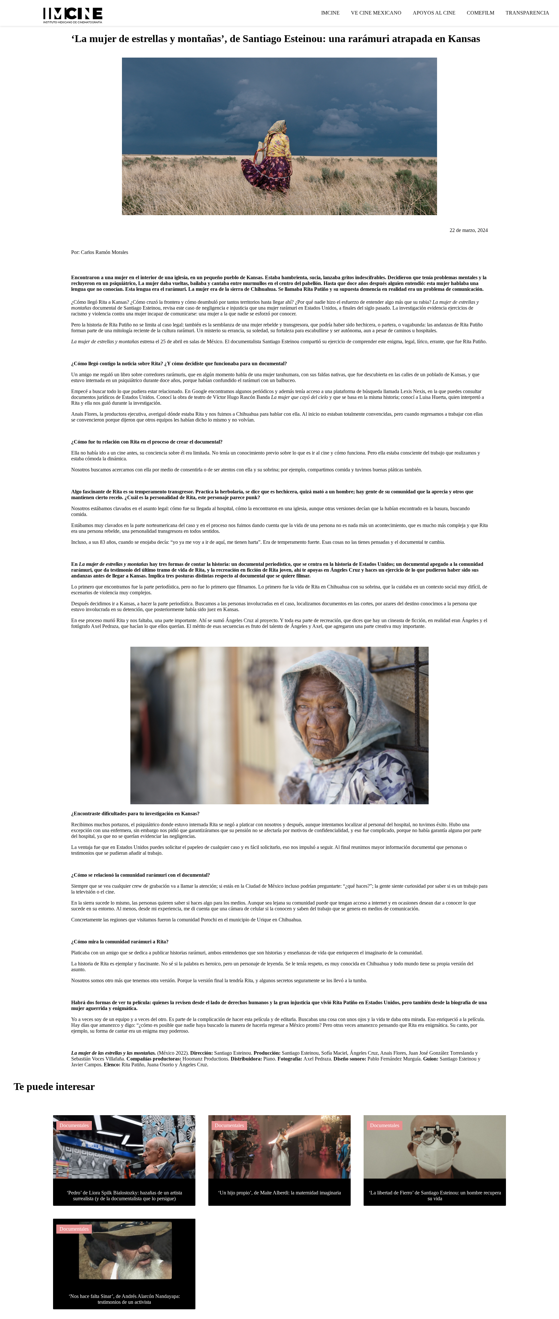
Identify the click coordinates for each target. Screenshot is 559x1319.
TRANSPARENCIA (527, 13)
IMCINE (330, 13)
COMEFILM (480, 13)
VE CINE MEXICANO (376, 13)
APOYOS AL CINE (434, 13)
